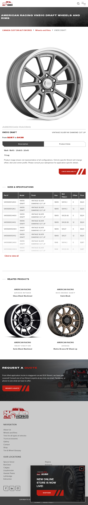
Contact (6, 445)
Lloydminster (8, 470)
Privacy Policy (48, 502)
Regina (48, 462)
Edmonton (7, 479)
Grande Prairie (9, 473)
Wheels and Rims (10, 433)
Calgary (6, 468)
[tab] (23, 144)
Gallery (6, 442)
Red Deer (7, 465)
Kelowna (48, 465)
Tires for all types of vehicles (14, 436)
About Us (7, 430)
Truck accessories (10, 439)
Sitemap (37, 502)
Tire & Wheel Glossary (12, 450)
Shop (5, 448)
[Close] (82, 468)
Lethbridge (7, 476)
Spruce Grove (8, 462)
